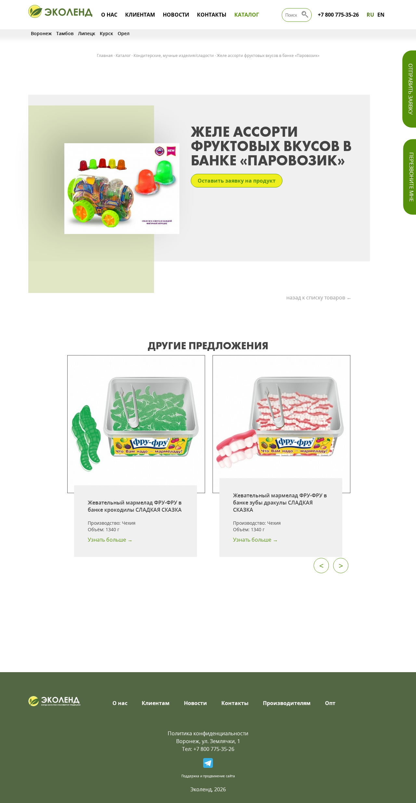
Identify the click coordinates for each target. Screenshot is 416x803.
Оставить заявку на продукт (237, 180)
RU (370, 14)
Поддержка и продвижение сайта (208, 776)
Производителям (287, 703)
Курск (106, 33)
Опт (330, 703)
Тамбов (64, 33)
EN (380, 14)
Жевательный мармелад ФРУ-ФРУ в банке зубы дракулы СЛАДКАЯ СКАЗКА (280, 502)
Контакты (212, 14)
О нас (109, 14)
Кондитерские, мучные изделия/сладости (174, 55)
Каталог (246, 14)
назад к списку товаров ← (319, 297)
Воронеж (41, 33)
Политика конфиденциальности (208, 733)
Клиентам (140, 14)
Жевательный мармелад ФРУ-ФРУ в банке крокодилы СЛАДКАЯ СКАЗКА (135, 506)
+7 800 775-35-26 (338, 14)
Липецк (86, 33)
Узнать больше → (110, 539)
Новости (176, 14)
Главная (105, 55)
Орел (124, 33)
